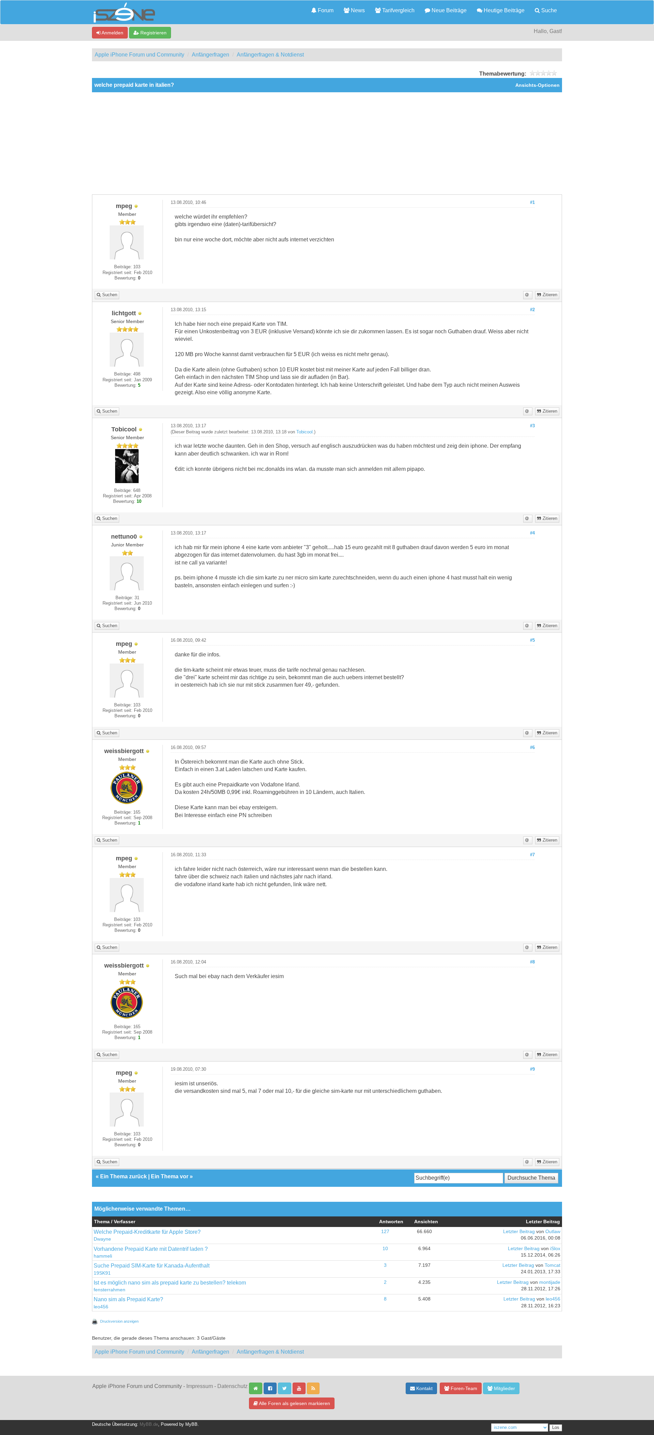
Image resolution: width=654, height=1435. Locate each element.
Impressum (199, 1386)
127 (385, 1231)
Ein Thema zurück (123, 1176)
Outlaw (552, 1231)
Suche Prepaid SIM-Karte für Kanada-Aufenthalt (151, 1266)
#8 (532, 962)
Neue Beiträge (448, 10)
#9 (532, 1069)
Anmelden (111, 32)
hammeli (103, 1256)
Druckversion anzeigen (119, 1321)
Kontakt (424, 1388)
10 (385, 1248)
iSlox (555, 1248)
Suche (548, 10)
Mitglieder (504, 1388)
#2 (532, 309)
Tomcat (552, 1265)
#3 (532, 426)
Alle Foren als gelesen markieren (294, 1403)
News (357, 10)
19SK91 (102, 1273)
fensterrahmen (109, 1289)
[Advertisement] (327, 143)
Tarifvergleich (398, 10)
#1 (532, 202)
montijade (549, 1282)
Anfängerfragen (210, 55)
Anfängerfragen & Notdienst (270, 55)
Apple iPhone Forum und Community (139, 55)
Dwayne (102, 1239)
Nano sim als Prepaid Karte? (128, 1299)
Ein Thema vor (169, 1176)
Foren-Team (463, 1388)
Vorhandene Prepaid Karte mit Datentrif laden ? (151, 1249)
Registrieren (153, 32)
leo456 (101, 1306)
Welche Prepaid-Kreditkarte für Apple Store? (147, 1232)
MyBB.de (149, 1424)
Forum (324, 10)
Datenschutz (232, 1386)
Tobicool (304, 432)
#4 (532, 533)
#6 (532, 747)
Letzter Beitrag (519, 1231)
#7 (532, 854)
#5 (532, 640)
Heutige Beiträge (503, 10)
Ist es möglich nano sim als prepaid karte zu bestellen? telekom (170, 1283)
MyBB (191, 1424)
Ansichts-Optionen (537, 85)
